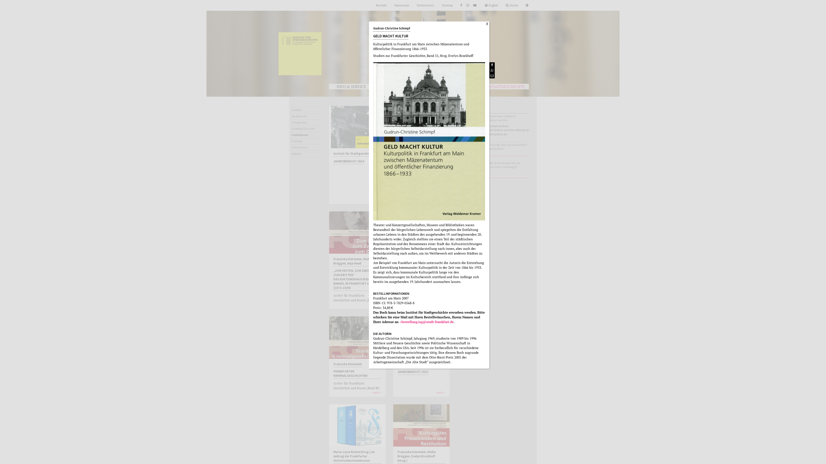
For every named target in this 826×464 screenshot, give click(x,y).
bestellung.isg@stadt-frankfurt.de (427, 322)
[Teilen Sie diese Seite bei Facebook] (492, 65)
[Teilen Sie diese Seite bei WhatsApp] (492, 70)
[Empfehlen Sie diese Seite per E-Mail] (492, 75)
